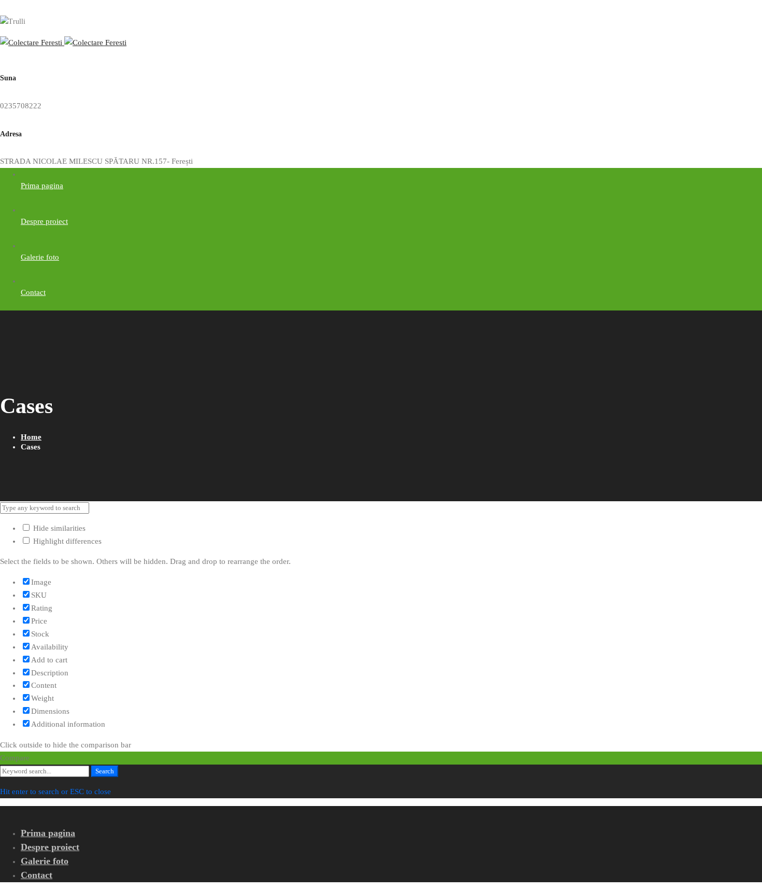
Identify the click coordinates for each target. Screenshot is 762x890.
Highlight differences (66, 541)
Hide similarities (58, 528)
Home (31, 437)
